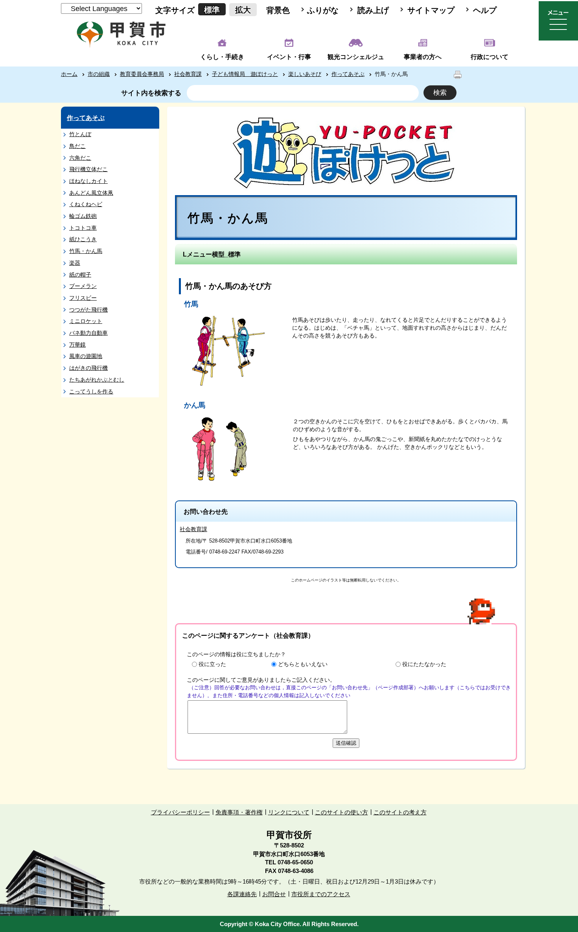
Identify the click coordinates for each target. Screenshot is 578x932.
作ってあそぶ (347, 74)
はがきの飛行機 (88, 368)
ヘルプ (485, 10)
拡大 (243, 10)
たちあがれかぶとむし (96, 379)
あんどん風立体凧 (91, 193)
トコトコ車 (83, 228)
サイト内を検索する (151, 93)
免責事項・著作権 (239, 812)
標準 (212, 10)
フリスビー (83, 298)
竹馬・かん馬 (85, 251)
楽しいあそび (304, 74)
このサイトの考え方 (400, 812)
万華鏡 (77, 344)
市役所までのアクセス (320, 894)
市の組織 (99, 74)
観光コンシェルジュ (356, 57)
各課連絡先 (242, 894)
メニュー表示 (558, 21)
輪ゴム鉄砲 (83, 216)
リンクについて (288, 812)
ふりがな (323, 10)
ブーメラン (83, 286)
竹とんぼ (80, 134)
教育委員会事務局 (142, 74)
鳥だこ (77, 146)
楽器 (74, 263)
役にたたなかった (424, 664)
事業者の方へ (423, 57)
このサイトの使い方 (341, 812)
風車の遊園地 (85, 356)
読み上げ (373, 10)
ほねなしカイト (88, 181)
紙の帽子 (80, 274)
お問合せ (274, 894)
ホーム (69, 74)
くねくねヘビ (85, 204)
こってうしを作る (91, 391)
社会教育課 (188, 74)
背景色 (278, 10)
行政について (489, 57)
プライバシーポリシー (180, 812)
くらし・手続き (222, 57)
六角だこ (80, 158)
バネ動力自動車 (88, 333)
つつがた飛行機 (88, 309)
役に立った (212, 664)
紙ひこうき (83, 239)
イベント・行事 (289, 57)
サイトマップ (431, 10)
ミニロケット (85, 321)
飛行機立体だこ (88, 169)
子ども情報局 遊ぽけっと (245, 74)
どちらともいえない (303, 664)
